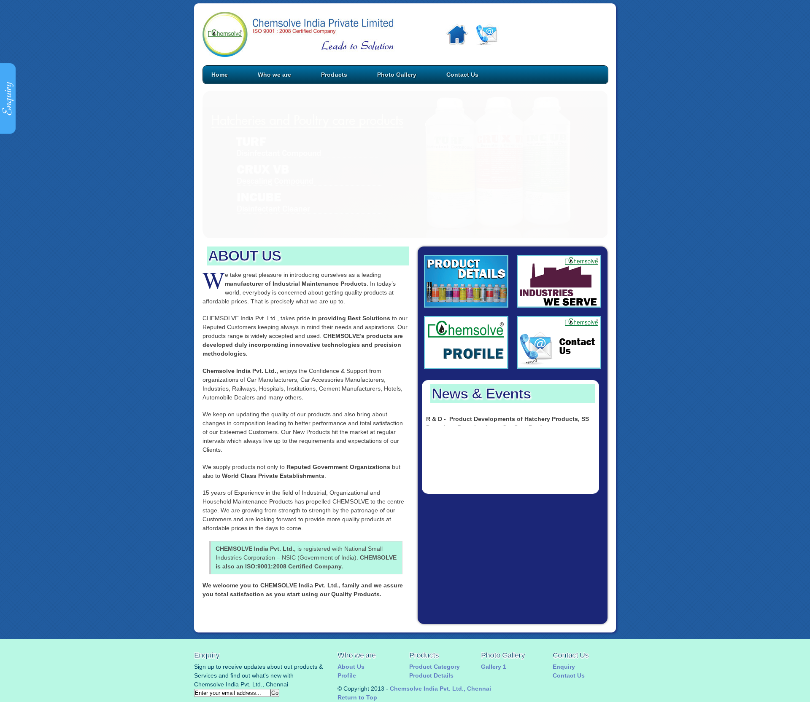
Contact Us (462, 74)
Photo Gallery (396, 74)
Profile (347, 675)
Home (219, 74)
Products (334, 74)
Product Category (434, 666)
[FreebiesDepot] (559, 342)
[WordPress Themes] (466, 281)
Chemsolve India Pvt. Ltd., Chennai (440, 688)
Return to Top (357, 697)
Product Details (431, 675)
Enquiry (564, 666)
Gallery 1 (493, 666)
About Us (351, 666)
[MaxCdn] (466, 342)
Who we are (274, 74)
